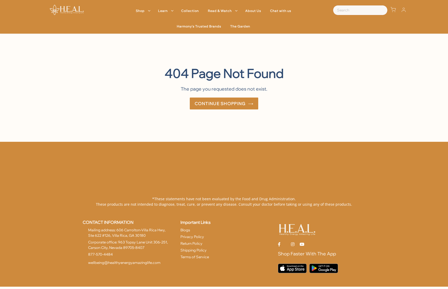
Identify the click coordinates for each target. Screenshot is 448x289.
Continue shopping (220, 103)
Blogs (185, 230)
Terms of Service (194, 257)
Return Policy (191, 243)
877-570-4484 (100, 254)
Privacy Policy (192, 236)
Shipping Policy (193, 250)
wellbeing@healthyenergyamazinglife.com (124, 262)
